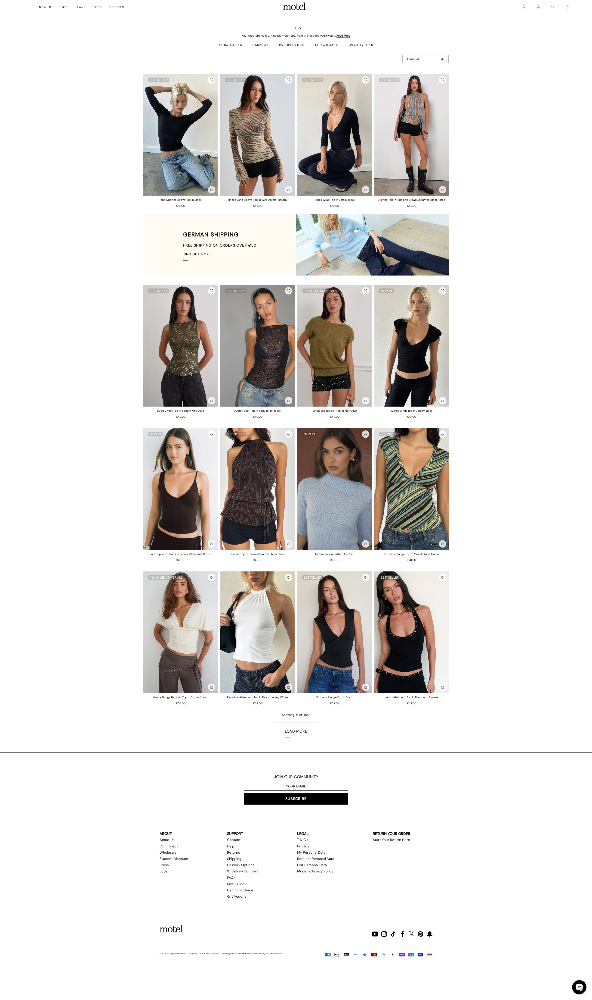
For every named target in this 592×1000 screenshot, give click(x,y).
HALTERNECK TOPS (291, 45)
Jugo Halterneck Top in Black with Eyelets (411, 697)
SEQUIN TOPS (260, 45)
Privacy (303, 846)
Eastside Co (213, 953)
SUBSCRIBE (296, 798)
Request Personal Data (315, 858)
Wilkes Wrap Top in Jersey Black (411, 411)
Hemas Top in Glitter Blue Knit (334, 554)
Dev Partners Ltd (273, 953)
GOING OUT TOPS (230, 45)
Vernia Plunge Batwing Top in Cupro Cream (180, 697)
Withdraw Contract (243, 871)
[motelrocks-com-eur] (294, 7)
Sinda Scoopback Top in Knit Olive (334, 411)
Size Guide (235, 884)
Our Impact (169, 846)
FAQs (231, 877)
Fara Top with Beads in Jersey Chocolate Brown (180, 554)
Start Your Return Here (391, 839)
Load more (296, 731)
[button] (211, 80)
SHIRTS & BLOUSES (326, 45)
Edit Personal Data (312, 865)
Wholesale (168, 852)
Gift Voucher (237, 896)
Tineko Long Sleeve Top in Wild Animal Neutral (257, 200)
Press (164, 865)
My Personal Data (311, 852)
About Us (167, 839)
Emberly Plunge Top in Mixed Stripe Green (411, 554)
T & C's (302, 839)
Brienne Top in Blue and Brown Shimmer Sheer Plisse (411, 200)
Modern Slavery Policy (315, 871)
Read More (343, 36)
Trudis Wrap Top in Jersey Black (334, 200)
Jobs (163, 871)
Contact (233, 839)
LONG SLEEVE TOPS (360, 45)
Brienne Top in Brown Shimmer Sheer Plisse (257, 554)
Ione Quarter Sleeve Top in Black (180, 200)
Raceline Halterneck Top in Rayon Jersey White (257, 697)
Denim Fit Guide (240, 890)
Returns (233, 852)
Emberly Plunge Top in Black (334, 697)
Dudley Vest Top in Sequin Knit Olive (180, 411)
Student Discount (174, 858)
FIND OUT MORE (197, 254)
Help (230, 846)
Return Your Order (391, 833)
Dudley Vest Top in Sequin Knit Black (257, 411)
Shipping (234, 858)
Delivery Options (240, 865)
